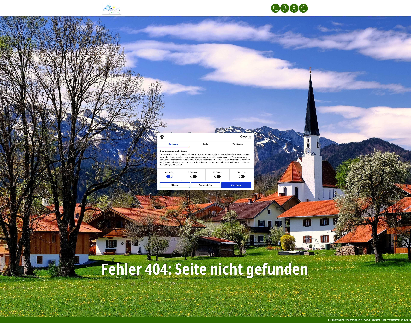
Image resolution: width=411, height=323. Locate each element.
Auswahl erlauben (205, 185)
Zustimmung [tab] (173, 144)
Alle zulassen (236, 185)
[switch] (193, 176)
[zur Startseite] (111, 8)
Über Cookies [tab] (237, 144)
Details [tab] (205, 144)
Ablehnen (174, 185)
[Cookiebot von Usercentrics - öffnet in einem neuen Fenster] (242, 137)
